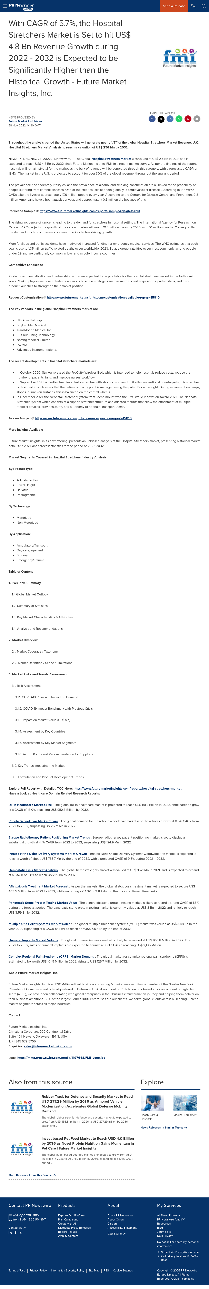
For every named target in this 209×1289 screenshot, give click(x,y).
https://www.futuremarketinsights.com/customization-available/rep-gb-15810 (103, 297)
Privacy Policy (38, 1270)
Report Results (67, 1232)
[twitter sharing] (161, 120)
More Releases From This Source (30, 1175)
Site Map (94, 1270)
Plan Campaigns (68, 1219)
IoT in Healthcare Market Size (30, 804)
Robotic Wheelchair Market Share (33, 821)
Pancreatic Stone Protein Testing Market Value (43, 902)
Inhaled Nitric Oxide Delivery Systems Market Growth (48, 853)
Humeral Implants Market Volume (33, 940)
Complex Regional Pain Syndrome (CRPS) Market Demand (51, 956)
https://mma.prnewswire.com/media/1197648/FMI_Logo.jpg (61, 1057)
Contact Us (16, 1228)
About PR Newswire (120, 1215)
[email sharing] (196, 119)
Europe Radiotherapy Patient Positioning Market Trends (49, 837)
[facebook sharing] (152, 119)
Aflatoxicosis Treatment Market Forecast (38, 886)
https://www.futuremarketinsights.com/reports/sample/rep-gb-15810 (90, 211)
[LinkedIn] (11, 1233)
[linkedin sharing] (170, 119)
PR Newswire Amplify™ (171, 1219)
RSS (106, 1270)
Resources (164, 1224)
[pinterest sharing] (188, 119)
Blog (160, 1228)
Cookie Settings (123, 1270)
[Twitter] (20, 1233)
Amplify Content (68, 1236)
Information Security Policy (67, 1270)
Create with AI (67, 1224)
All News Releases (169, 1215)
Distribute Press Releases (74, 1228)
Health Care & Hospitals (149, 1117)
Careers (113, 1224)
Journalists (164, 1232)
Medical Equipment (185, 1115)
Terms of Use (17, 1270)
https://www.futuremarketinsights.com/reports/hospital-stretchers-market (127, 788)
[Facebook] (15, 1233)
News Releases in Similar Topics (162, 1128)
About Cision (116, 1219)
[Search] (204, 6)
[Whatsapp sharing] (179, 119)
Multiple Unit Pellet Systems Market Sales (39, 924)
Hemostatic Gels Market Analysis (33, 870)
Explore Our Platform (71, 1215)
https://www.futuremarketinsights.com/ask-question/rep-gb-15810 (83, 418)
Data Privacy (165, 1236)
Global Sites (115, 1234)
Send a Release (174, 6)
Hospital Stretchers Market (111, 158)
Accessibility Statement (122, 1228)
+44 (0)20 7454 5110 (26, 1215)
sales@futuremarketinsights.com (48, 1046)
